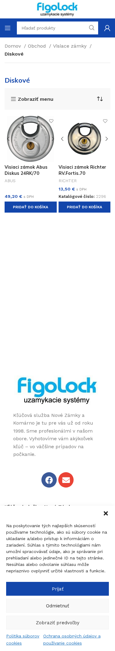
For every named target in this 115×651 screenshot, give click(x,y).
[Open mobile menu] (8, 28)
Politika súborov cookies (22, 639)
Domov (13, 46)
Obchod (38, 46)
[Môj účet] (107, 28)
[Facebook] (49, 480)
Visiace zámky (70, 46)
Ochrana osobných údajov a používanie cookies (72, 639)
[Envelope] (66, 480)
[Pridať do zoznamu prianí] (51, 121)
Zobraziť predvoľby (57, 623)
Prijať (57, 589)
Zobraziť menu (35, 99)
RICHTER (68, 180)
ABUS (10, 180)
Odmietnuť (57, 606)
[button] (106, 513)
